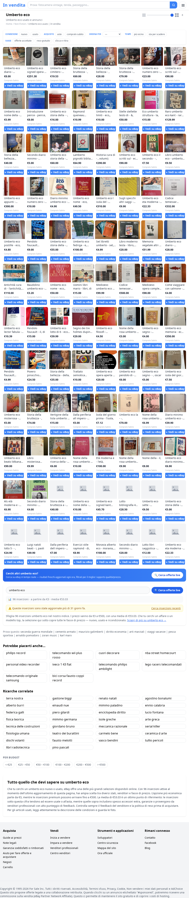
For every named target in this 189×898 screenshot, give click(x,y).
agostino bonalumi (158, 698)
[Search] (173, 4)
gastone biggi (62, 698)
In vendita (14, 5)
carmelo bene (108, 733)
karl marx (66, 635)
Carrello (8, 867)
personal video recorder (23, 664)
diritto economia (116, 631)
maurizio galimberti (91, 631)
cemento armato (65, 631)
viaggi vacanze (156, 631)
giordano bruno (63, 726)
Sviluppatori (104, 837)
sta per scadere (157, 34)
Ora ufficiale (105, 853)
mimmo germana (64, 719)
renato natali (108, 698)
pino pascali (60, 747)
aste (59, 34)
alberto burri (15, 705)
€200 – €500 (83, 764)
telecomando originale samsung (22, 678)
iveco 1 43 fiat (61, 664)
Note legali (9, 843)
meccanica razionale (113, 726)
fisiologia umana (17, 733)
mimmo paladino (111, 705)
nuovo (24, 34)
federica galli (15, 712)
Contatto (150, 837)
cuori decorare (109, 653)
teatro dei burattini (65, 733)
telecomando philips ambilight (113, 666)
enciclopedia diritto (112, 712)
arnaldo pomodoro (27, 635)
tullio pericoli (154, 740)
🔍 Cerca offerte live (167, 590)
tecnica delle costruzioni (23, 726)
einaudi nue (60, 705)
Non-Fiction (20, 23)
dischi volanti (15, 740)
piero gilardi (60, 712)
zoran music (49, 635)
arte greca (152, 719)
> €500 (101, 764)
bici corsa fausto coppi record (68, 678)
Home (9, 23)
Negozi (7, 862)
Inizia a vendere (60, 837)
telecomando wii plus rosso (67, 655)
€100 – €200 (63, 764)
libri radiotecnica (18, 747)
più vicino (139, 34)
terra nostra (14, 698)
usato (35, 34)
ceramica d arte (156, 733)
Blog (147, 848)
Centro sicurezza (107, 843)
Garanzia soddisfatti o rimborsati (23, 848)
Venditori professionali (64, 848)
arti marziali (136, 631)
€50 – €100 (42, 764)
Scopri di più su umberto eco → (146, 620)
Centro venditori (60, 853)
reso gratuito (43, 40)
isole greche (107, 719)
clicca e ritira (61, 40)
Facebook (150, 843)
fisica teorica (15, 719)
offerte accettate (23, 40)
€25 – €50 (24, 764)
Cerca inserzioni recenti (166, 608)
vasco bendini (108, 740)
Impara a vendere (61, 843)
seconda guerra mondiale (36, 631)
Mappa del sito (106, 848)
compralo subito (75, 34)
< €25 (8, 764)
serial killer (152, 726)
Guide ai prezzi (12, 837)
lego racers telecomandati (163, 664)
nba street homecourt (160, 653)
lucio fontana (154, 712)
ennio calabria (155, 705)
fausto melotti (62, 740)
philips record (15, 653)
